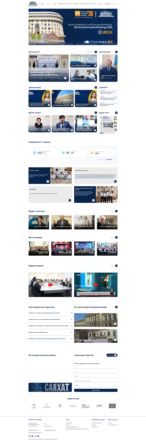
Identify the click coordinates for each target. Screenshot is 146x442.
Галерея (109, 422)
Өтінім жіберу (96, 390)
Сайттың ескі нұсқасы (112, 424)
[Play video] (50, 284)
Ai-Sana (100, 3)
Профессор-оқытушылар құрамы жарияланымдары (77, 428)
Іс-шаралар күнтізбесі (96, 422)
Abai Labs (68, 424)
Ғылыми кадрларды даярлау (72, 426)
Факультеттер (93, 3)
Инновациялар (69, 422)
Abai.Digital (107, 3)
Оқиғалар (94, 424)
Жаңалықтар (94, 426)
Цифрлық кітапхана (84, 3)
